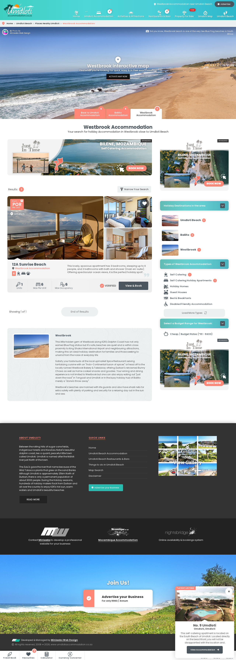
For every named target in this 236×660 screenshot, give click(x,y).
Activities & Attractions (131, 16)
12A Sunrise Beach (29, 264)
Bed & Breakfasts (181, 298)
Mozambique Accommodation (118, 540)
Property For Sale (185, 13)
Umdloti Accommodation (98, 14)
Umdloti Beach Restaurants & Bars (109, 459)
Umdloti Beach (225, 16)
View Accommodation (202, 649)
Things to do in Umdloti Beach (106, 464)
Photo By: (16, 31)
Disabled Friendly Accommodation (191, 304)
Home (76, 16)
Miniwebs (44, 540)
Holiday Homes (179, 286)
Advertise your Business (106, 487)
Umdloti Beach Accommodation (108, 453)
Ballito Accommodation (118, 113)
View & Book (133, 286)
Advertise (225, 4)
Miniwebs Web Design (20, 33)
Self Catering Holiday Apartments (192, 280)
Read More (33, 499)
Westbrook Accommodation (147, 113)
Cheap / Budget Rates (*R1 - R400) (191, 334)
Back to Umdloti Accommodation (91, 113)
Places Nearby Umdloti (47, 23)
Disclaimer (95, 476)
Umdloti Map (205, 16)
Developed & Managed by (49, 640)
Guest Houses (178, 292)
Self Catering (180, 274)
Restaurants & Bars (160, 14)
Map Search (96, 470)
